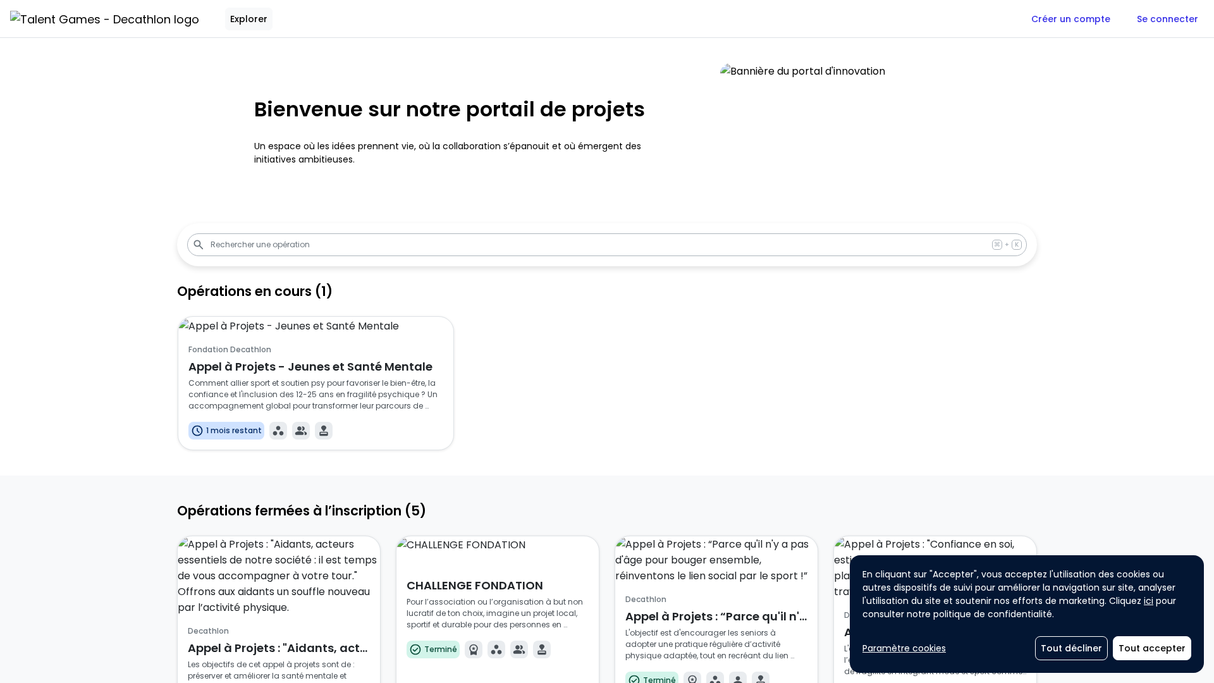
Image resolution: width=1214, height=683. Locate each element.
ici (1148, 600)
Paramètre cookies (904, 648)
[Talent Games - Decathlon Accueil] (104, 18)
